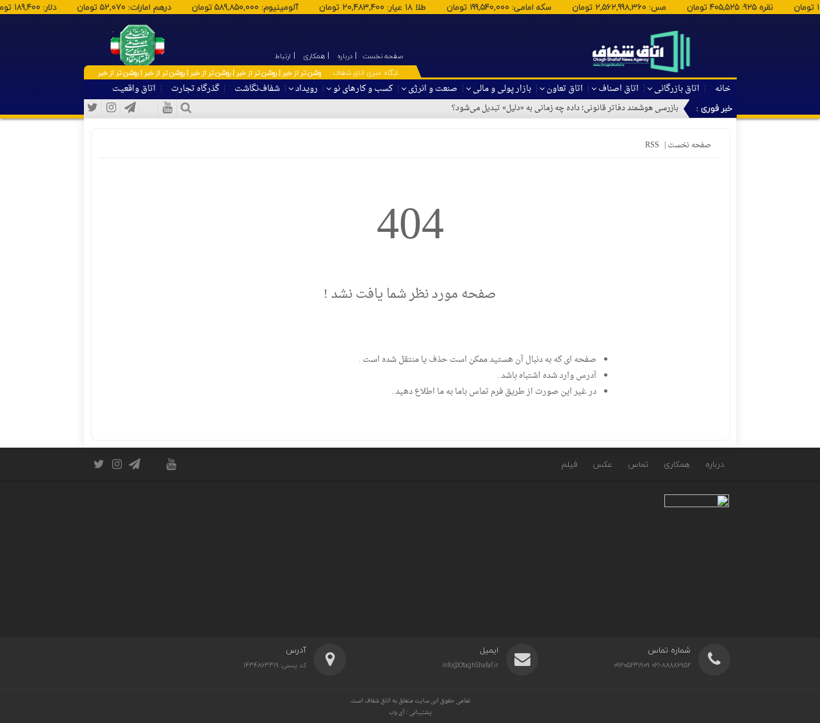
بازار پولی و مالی (502, 89)
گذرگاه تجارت (195, 89)
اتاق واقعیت (134, 89)
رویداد (306, 89)
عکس (602, 464)
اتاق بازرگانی (677, 89)
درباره (714, 464)
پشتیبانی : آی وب (410, 712)
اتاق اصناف (618, 89)
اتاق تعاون (564, 89)
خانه (723, 89)
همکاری (677, 464)
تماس (638, 464)
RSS (652, 145)
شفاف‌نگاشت (257, 89)
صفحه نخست (688, 145)
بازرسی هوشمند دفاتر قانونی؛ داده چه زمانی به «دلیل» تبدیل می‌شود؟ (565, 108)
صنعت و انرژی (432, 89)
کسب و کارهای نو (363, 89)
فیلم (569, 464)
